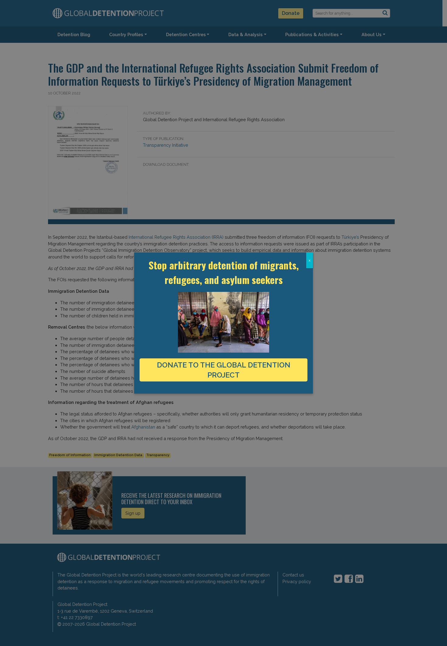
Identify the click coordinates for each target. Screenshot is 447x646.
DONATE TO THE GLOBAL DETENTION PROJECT (223, 370)
